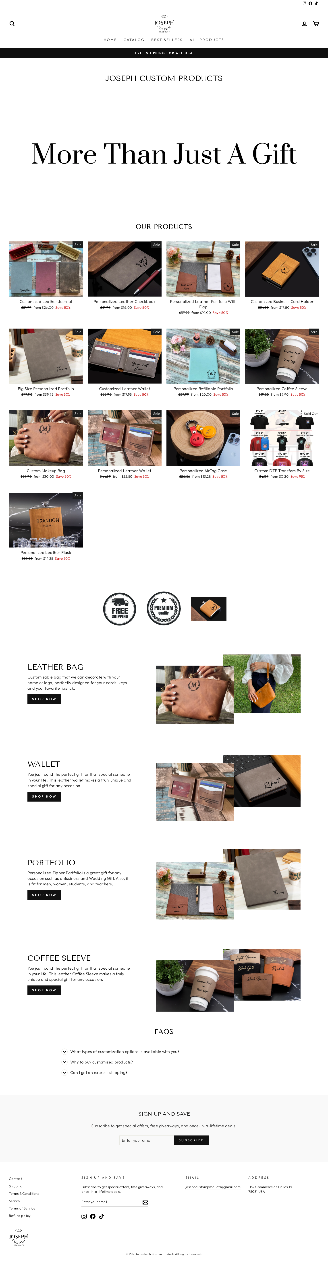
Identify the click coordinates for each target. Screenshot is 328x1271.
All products (207, 39)
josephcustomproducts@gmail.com (213, 1187)
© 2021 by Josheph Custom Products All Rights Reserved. (164, 1254)
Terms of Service (22, 1208)
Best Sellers (167, 39)
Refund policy (20, 1215)
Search (14, 1201)
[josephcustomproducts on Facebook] (92, 1216)
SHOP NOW (44, 895)
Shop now (44, 796)
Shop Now (44, 699)
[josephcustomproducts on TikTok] (101, 1216)
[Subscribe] (145, 1202)
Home (110, 39)
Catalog (134, 39)
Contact (15, 1178)
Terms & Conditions (24, 1193)
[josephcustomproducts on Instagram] (84, 1216)
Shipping (16, 1186)
